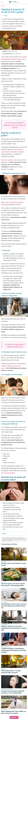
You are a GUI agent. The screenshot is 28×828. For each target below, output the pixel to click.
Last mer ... (14, 717)
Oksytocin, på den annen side (10, 160)
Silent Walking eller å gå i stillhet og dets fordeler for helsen (13, 712)
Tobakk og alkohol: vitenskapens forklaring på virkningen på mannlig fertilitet (13, 650)
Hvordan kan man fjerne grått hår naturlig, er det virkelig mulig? (12, 692)
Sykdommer (4, 624)
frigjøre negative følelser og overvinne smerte (13, 366)
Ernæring (3, 561)
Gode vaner (4, 602)
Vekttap (3, 582)
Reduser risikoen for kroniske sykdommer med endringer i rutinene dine (14, 628)
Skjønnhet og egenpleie (7, 689)
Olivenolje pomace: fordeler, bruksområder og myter (11, 671)
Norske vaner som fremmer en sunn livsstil (13, 564)
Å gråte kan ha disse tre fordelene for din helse (15, 125)
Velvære (3, 5)
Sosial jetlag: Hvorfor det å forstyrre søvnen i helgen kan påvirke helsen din (14, 606)
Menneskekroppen (6, 646)
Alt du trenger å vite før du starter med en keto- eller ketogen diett (13, 584)
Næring (3, 669)
